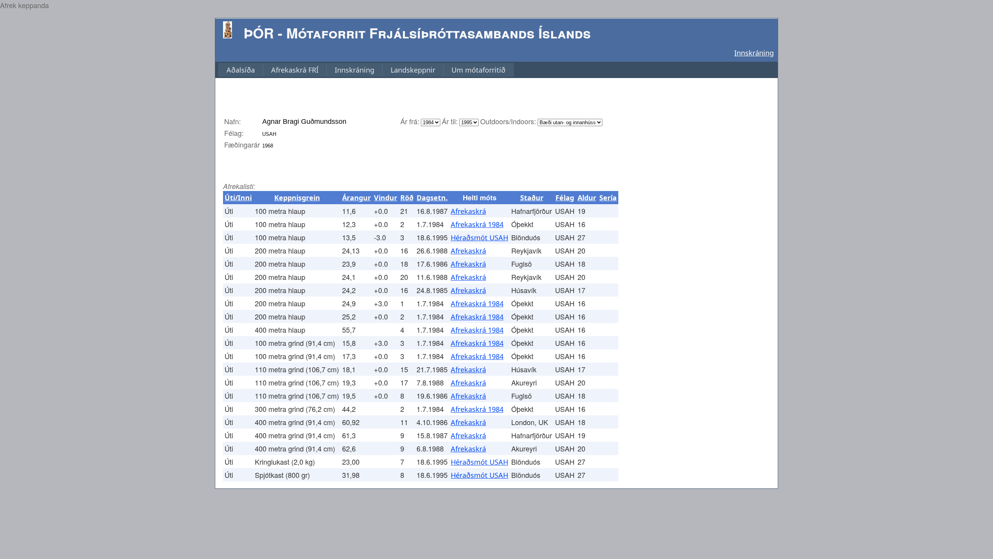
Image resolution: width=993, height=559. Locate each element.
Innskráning (754, 52)
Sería (608, 197)
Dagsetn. (432, 197)
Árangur (356, 197)
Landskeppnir (413, 70)
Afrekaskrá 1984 (477, 224)
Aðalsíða (241, 70)
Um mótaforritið (478, 70)
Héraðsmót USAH (479, 237)
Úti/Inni (238, 197)
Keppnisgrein (297, 197)
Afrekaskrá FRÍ (294, 70)
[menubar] (366, 69)
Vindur (385, 197)
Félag (564, 197)
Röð (406, 197)
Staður (531, 197)
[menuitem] (240, 69)
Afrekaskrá (468, 211)
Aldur (587, 197)
